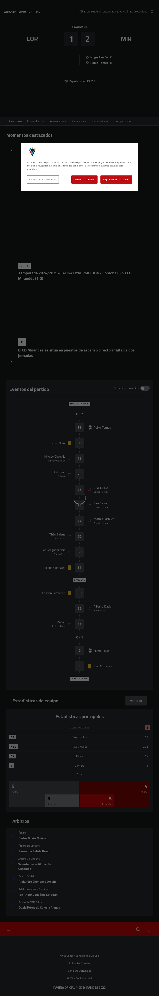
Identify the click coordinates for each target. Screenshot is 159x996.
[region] (79, 167)
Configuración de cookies (42, 179)
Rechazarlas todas (84, 179)
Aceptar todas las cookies (116, 179)
